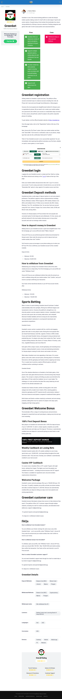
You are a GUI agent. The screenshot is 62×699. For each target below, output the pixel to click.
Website (43, 642)
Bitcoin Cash (53, 581)
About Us (46, 696)
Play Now (9, 41)
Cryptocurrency (54, 592)
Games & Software (50, 668)
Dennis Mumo (32, 11)
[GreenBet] (41, 157)
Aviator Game (39, 696)
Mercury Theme (43, 693)
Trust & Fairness (32, 668)
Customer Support (50, 673)
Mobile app (54, 639)
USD (43, 622)
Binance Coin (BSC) (41, 581)
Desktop (38, 639)
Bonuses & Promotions (33, 673)
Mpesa (46, 584)
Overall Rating (41, 658)
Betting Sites (21, 696)
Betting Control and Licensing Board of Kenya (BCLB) (46, 613)
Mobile (46, 639)
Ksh (37, 622)
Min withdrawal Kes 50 (42, 604)
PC (37, 642)
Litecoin (38, 584)
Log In (44, 176)
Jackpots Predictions (30, 696)
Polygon (53, 584)
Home (2, 6)
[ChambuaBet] (31, 2)
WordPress (36, 693)
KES (37, 631)
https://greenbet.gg (54, 120)
